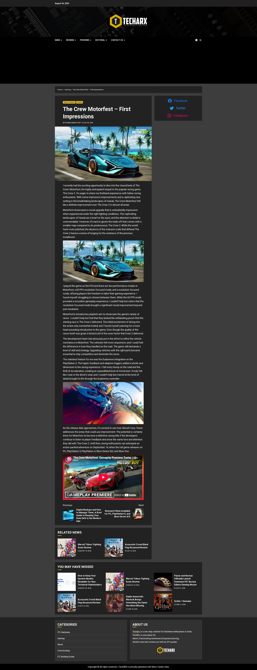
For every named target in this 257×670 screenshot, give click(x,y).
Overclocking (64, 650)
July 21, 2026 (180, 588)
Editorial (100, 40)
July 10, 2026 (131, 551)
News (57, 40)
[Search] (200, 40)
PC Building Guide (66, 656)
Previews (84, 40)
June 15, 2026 (181, 604)
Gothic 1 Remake (182, 601)
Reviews (70, 40)
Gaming (79, 102)
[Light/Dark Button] (194, 40)
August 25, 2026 (85, 588)
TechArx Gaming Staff (73, 122)
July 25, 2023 (88, 122)
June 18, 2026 (132, 609)
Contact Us (117, 40)
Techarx (136, 631)
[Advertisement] (128, 63)
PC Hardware (64, 632)
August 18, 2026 (85, 551)
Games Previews (69, 102)
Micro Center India (160, 667)
